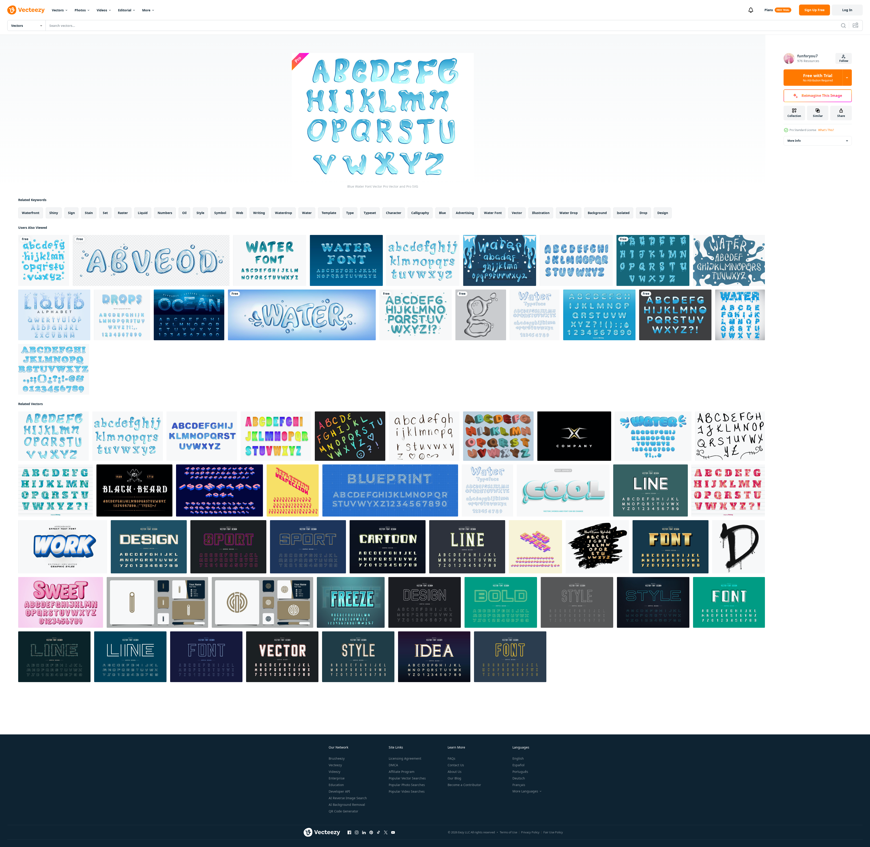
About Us (454, 771)
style (200, 213)
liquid (143, 213)
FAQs (451, 758)
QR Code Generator (343, 811)
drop (643, 213)
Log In (847, 10)
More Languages (525, 791)
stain (89, 213)
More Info (794, 141)
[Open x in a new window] (386, 832)
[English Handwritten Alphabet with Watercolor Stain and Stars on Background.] (597, 546)
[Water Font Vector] (269, 260)
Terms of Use (508, 832)
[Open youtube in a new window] (393, 832)
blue (442, 213)
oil (184, 213)
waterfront (30, 213)
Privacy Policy (530, 832)
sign (71, 213)
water (307, 213)
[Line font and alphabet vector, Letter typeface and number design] (577, 602)
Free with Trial (818, 77)
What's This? (826, 130)
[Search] (843, 25)
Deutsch (518, 778)
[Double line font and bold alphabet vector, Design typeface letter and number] (500, 602)
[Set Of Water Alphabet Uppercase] (652, 260)
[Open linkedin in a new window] (364, 832)
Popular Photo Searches (407, 785)
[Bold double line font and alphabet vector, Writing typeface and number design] (228, 546)
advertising (465, 213)
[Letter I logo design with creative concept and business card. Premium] (157, 602)
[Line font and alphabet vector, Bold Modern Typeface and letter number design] (206, 656)
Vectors (58, 10)
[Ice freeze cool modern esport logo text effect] (351, 602)
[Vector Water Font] (415, 315)
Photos (80, 10)
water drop (569, 213)
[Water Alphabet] (43, 260)
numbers (165, 213)
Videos (102, 10)
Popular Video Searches (407, 791)
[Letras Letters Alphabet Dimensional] (498, 436)
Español (518, 765)
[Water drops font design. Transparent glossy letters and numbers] (122, 315)
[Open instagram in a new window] (356, 832)
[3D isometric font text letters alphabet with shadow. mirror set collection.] (293, 490)
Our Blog (454, 778)
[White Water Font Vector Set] (729, 260)
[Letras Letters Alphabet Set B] (276, 436)
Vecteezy (335, 765)
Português (520, 771)
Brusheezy (337, 758)
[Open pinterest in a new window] (371, 832)
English (518, 758)
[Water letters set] (54, 315)
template (329, 213)
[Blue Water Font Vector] (53, 436)
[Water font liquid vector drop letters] (535, 315)
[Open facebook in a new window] (349, 832)
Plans (768, 10)
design (662, 213)
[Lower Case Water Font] (422, 260)
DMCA (393, 765)
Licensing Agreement (405, 758)
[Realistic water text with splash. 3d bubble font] (302, 315)
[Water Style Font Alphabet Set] (599, 315)
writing (259, 213)
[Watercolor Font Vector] (201, 436)
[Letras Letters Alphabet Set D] (424, 436)
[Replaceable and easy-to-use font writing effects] (62, 546)
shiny (53, 213)
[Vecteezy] (26, 10)
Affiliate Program (401, 771)
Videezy (334, 771)
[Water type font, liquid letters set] (151, 260)
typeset (370, 213)
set (105, 213)
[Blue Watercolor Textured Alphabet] (55, 490)
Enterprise (337, 778)
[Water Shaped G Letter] (480, 315)
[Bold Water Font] (53, 369)
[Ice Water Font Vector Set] (499, 260)
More (146, 10)
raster (123, 213)
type (350, 213)
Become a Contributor (464, 785)
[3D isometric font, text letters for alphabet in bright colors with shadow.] (535, 546)
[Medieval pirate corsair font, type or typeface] (134, 490)
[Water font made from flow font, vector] (740, 315)
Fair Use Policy (553, 832)
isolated (623, 213)
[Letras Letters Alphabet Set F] (730, 436)
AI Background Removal (347, 804)
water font (493, 213)
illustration (541, 213)
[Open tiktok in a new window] (378, 832)
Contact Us (456, 765)
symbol (220, 213)
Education (336, 785)
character (393, 213)
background (597, 213)
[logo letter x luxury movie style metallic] (574, 436)
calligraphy (420, 213)
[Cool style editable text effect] (563, 490)
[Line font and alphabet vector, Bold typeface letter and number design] (653, 602)
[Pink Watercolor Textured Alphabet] (728, 490)
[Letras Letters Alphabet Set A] (350, 436)
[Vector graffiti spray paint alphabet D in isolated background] (738, 546)
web (239, 213)
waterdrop (283, 213)
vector (517, 213)
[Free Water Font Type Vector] (576, 260)
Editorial (124, 10)
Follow (843, 61)
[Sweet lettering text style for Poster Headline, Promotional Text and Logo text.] (60, 602)
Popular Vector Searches (407, 778)
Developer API (339, 791)
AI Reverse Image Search (348, 798)
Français (518, 785)
